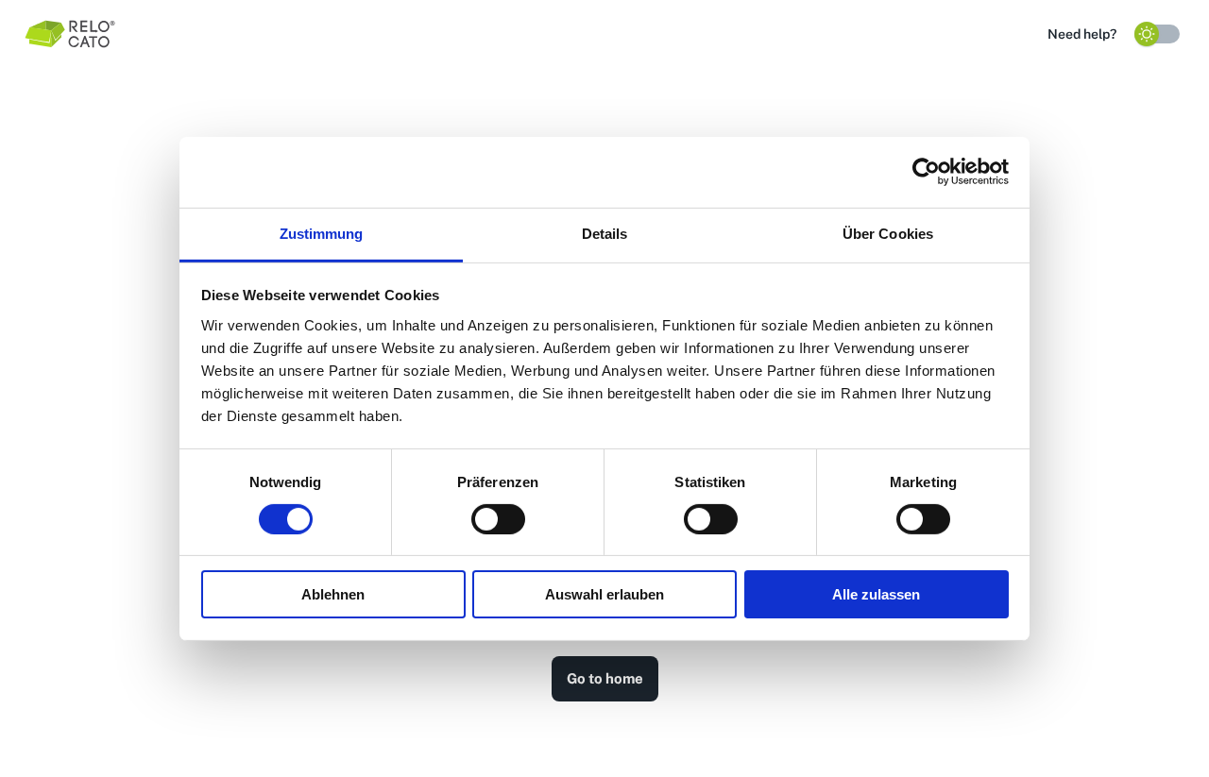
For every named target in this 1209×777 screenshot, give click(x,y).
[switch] (498, 519)
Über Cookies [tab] (888, 233)
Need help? (1081, 34)
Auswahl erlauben (604, 594)
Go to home (605, 678)
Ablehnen (333, 594)
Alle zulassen (876, 594)
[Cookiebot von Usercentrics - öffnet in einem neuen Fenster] (926, 172)
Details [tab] (605, 233)
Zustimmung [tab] (322, 233)
